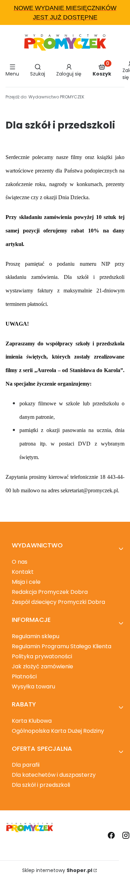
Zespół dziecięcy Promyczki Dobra (58, 602)
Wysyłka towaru (33, 686)
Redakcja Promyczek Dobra (50, 592)
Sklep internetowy (57, 870)
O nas (19, 562)
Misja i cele (26, 582)
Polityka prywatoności (42, 656)
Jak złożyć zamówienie (42, 666)
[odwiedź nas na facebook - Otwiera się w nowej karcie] (111, 835)
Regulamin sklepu (35, 636)
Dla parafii (26, 765)
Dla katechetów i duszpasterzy (54, 775)
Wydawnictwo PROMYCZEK (45, 97)
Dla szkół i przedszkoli (41, 785)
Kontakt (23, 572)
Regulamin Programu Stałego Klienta (61, 646)
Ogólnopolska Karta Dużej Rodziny (58, 731)
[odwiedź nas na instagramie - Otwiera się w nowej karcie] (126, 835)
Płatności (24, 676)
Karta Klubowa (32, 721)
